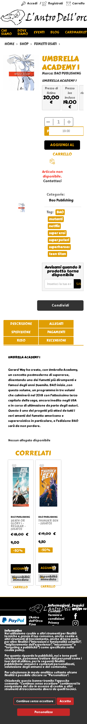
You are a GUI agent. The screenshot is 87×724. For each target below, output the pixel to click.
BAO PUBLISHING (67, 73)
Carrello (78, 3)
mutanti (56, 219)
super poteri (59, 240)
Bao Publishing (61, 200)
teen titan (57, 254)
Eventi (39, 32)
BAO (60, 212)
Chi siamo (6, 32)
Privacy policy (53, 625)
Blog (54, 32)
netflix (54, 226)
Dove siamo (22, 32)
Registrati (55, 3)
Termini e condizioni (56, 617)
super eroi (57, 233)
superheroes (59, 247)
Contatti (54, 611)
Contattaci (52, 181)
